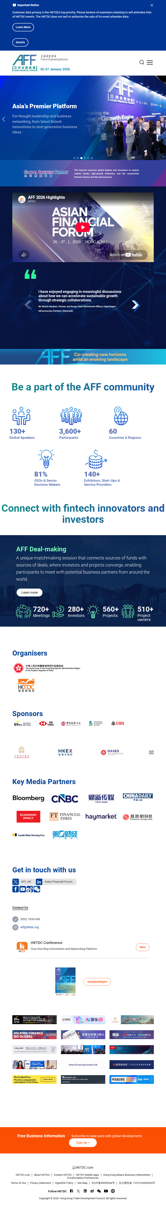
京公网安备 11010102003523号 (137, 1182)
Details (20, 42)
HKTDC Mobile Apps (87, 1174)
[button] (137, 305)
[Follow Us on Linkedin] (85, 1191)
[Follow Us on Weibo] (92, 1191)
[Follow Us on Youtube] (106, 1191)
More (143, 947)
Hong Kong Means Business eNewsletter (126, 1174)
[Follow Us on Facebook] (71, 1191)
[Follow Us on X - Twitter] (78, 1191)
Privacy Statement (40, 1182)
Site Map (82, 1182)
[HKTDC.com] (83, 1167)
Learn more (29, 592)
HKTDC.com (23, 1174)
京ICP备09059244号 (103, 1182)
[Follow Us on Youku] (113, 1191)
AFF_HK (25, 881)
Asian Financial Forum (58, 881)
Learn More (23, 27)
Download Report (97, 981)
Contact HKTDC (63, 1174)
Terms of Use (18, 1182)
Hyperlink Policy (64, 1182)
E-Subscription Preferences (83, 1177)
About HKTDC (42, 1174)
